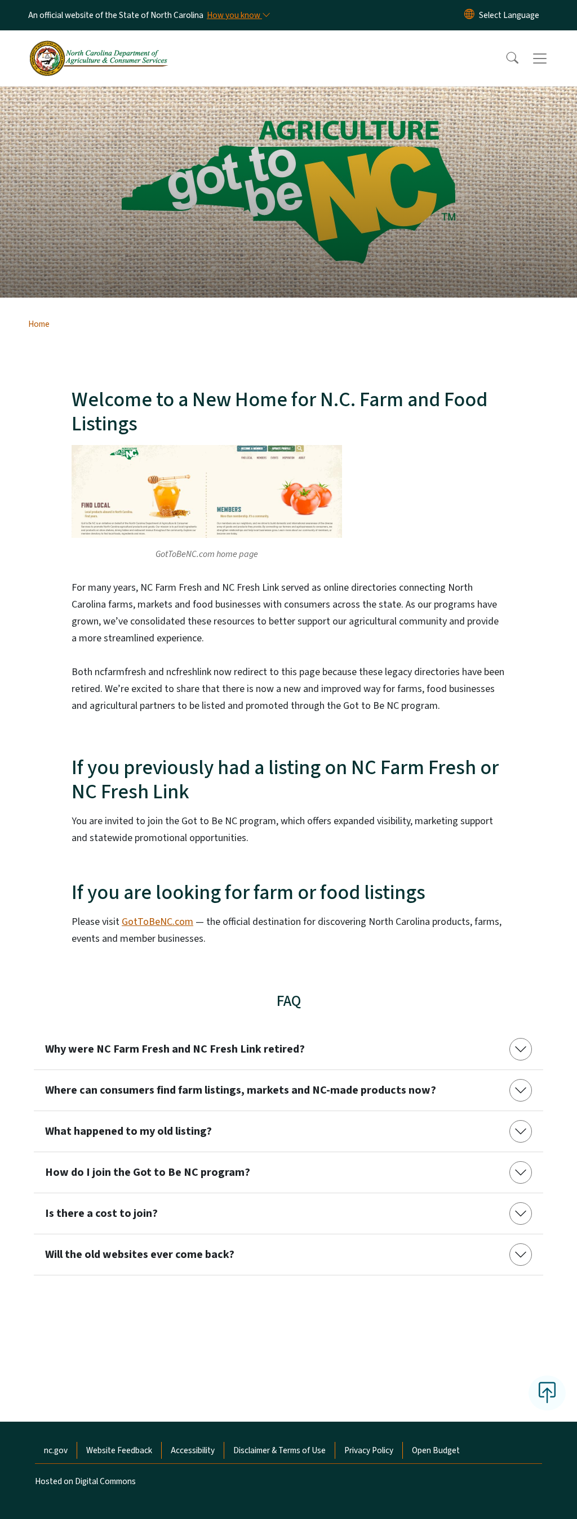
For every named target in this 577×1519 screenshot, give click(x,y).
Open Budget (436, 1450)
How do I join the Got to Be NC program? (147, 1172)
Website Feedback (119, 1450)
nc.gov (56, 1450)
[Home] (98, 45)
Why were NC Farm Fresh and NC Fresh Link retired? (175, 1049)
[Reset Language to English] (469, 15)
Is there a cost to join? (101, 1213)
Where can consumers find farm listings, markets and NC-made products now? (240, 1090)
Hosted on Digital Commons (85, 1481)
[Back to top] (547, 1393)
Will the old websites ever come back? (139, 1254)
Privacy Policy (368, 1450)
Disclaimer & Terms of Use (279, 1450)
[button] (504, 58)
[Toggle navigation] (550, 58)
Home (39, 324)
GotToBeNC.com (157, 922)
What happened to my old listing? (128, 1131)
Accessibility (193, 1450)
